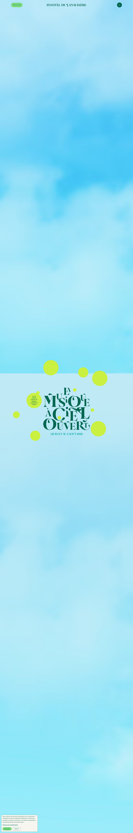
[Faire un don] (16, 5)
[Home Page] (66, 4)
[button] (119, 4)
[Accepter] (7, 828)
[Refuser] (17, 828)
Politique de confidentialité (10, 825)
